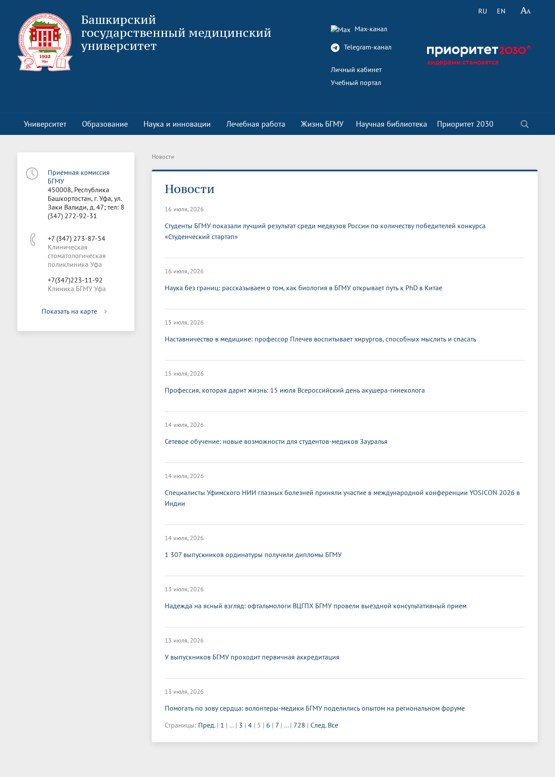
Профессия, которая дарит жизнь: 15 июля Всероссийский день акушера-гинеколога (295, 390)
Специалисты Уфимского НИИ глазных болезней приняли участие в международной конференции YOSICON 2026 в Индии (342, 498)
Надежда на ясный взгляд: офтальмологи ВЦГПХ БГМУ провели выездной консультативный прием (316, 605)
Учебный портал (356, 82)
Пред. (206, 725)
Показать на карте (69, 311)
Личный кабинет (356, 69)
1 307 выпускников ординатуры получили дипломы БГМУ (253, 554)
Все (333, 725)
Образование (105, 124)
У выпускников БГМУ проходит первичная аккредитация (252, 656)
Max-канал (370, 28)
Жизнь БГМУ (322, 124)
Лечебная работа (255, 124)
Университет (45, 124)
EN (501, 11)
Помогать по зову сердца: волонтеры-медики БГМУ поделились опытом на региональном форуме (315, 708)
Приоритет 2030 (465, 124)
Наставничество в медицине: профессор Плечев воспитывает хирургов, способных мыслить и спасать (320, 338)
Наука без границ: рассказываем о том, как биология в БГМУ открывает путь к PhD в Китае (303, 287)
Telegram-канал (367, 47)
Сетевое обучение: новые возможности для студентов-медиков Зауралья (276, 441)
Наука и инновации (177, 124)
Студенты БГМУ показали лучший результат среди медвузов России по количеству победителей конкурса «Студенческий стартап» (325, 231)
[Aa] (526, 11)
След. (318, 725)
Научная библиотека (391, 124)
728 (299, 725)
